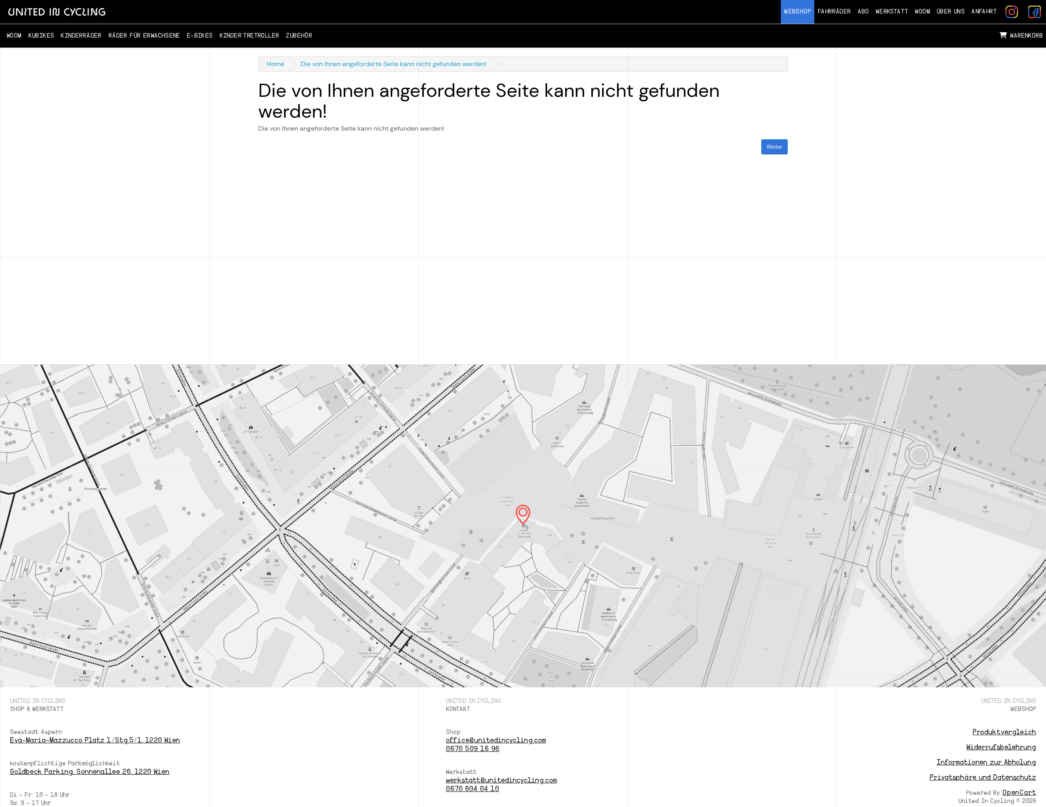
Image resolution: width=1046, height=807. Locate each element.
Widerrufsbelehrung (1001, 747)
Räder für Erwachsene (144, 35)
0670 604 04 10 (472, 789)
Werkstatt (892, 11)
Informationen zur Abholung (986, 762)
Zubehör (299, 35)
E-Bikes (200, 35)
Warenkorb (1026, 35)
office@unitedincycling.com (496, 740)
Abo (863, 11)
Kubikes (41, 35)
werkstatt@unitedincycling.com (501, 780)
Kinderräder (80, 35)
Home (275, 64)
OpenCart (1019, 792)
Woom (922, 11)
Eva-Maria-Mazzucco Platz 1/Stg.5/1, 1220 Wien (95, 740)
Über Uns (950, 11)
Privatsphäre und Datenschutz (983, 777)
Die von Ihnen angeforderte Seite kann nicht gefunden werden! (394, 64)
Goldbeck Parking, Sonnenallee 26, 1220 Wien (90, 772)
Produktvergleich (1004, 732)
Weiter (774, 146)
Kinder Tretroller (249, 35)
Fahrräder (834, 11)
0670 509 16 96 (473, 749)
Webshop (797, 11)
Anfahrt (984, 11)
